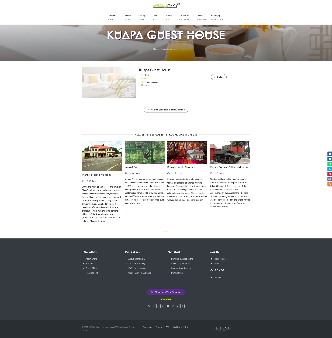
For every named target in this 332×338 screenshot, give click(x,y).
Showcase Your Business (168, 292)
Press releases (221, 259)
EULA (186, 327)
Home (156, 49)
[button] (164, 231)
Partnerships (177, 273)
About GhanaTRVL (136, 259)
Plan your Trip (92, 273)
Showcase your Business (139, 273)
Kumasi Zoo (131, 167)
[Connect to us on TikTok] (173, 306)
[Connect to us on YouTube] (168, 306)
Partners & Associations (182, 259)
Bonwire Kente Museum (181, 167)
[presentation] (252, 184)
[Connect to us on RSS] (182, 306)
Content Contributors (181, 268)
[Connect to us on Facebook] (154, 306)
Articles (89, 263)
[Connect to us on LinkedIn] (178, 306)
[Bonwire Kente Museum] (187, 152)
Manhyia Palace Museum (96, 175)
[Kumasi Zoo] (145, 152)
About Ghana (91, 259)
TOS (167, 327)
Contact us (147, 327)
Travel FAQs (91, 268)
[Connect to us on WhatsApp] (149, 306)
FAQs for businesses (137, 268)
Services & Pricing (136, 263)
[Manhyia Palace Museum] (102, 156)
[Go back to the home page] (166, 5)
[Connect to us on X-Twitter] (158, 306)
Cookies (176, 327)
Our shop (218, 277)
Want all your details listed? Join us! (167, 110)
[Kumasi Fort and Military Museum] (230, 152)
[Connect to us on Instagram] (163, 306)
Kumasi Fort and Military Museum (229, 167)
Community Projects (180, 263)
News (216, 263)
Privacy (159, 327)
